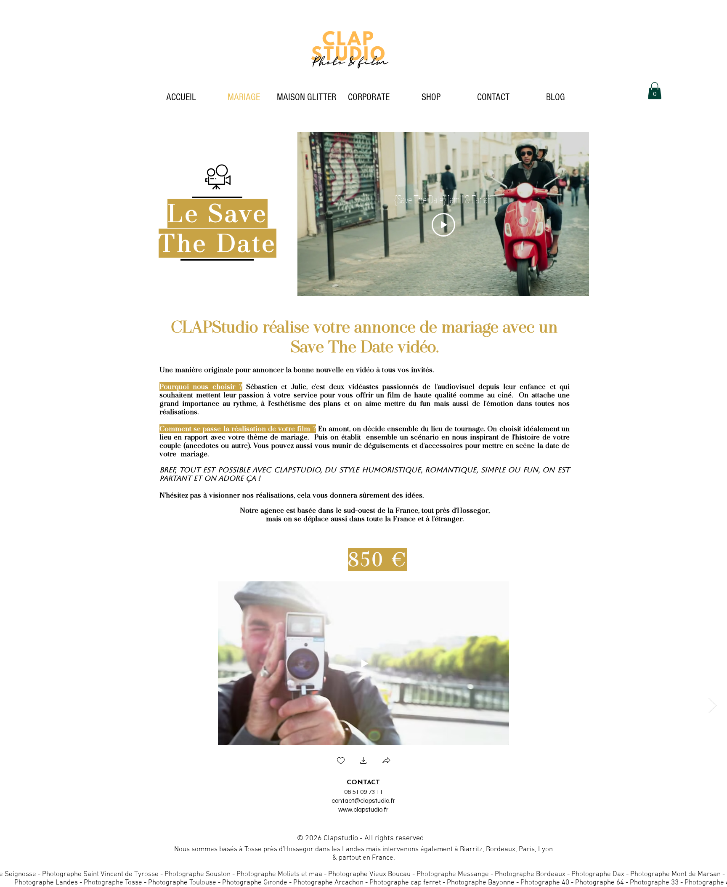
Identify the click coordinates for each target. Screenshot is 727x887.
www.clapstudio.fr (363, 810)
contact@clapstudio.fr (363, 801)
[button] (654, 90)
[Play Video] (443, 225)
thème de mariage (277, 437)
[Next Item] (712, 705)
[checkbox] (341, 761)
